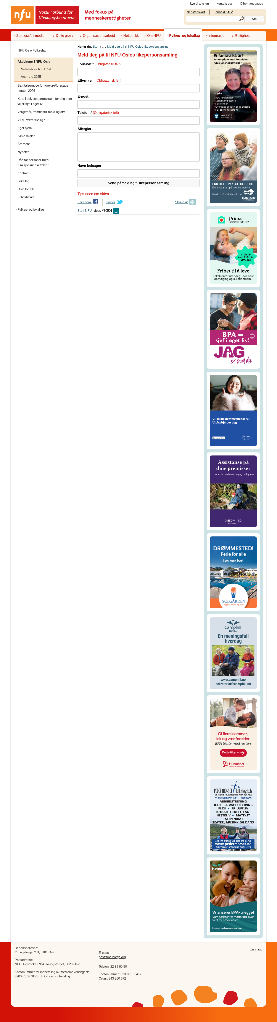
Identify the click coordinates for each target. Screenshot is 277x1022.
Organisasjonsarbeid (99, 35)
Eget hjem (25, 128)
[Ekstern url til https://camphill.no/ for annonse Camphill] (233, 653)
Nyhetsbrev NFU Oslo (36, 69)
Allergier (84, 129)
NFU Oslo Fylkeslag (32, 50)
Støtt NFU (84, 210)
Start (96, 46)
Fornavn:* (99, 64)
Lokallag (23, 181)
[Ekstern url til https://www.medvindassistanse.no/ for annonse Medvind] (233, 491)
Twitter (110, 203)
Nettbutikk (131, 35)
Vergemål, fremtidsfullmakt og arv (41, 112)
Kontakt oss (224, 3)
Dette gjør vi (65, 35)
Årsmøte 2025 (31, 76)
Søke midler (26, 136)
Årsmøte (24, 144)
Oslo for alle (26, 189)
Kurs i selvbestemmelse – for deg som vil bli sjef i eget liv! (45, 101)
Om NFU (154, 35)
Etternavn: (99, 80)
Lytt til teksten (199, 3)
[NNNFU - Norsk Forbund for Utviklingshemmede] (71, 14)
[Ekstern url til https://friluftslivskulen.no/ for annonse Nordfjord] (233, 167)
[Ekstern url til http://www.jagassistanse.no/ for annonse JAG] (233, 329)
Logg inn (256, 949)
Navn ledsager (89, 166)
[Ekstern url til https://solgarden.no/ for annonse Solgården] (233, 572)
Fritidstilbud (26, 197)
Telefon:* (98, 113)
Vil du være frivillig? (31, 120)
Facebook (84, 203)
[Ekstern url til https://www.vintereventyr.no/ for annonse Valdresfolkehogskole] (233, 86)
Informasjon (217, 35)
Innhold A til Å (224, 12)
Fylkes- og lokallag (184, 35)
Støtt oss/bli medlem (31, 35)
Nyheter (23, 152)
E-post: (83, 96)
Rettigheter (243, 35)
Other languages (251, 3)
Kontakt (23, 173)
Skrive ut (181, 202)
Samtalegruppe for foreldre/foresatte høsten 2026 (43, 88)
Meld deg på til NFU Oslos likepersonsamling (138, 46)
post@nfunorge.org (112, 957)
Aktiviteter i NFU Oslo (34, 61)
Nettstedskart (196, 12)
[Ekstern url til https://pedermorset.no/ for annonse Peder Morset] (233, 815)
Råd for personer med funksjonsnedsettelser (33, 162)
